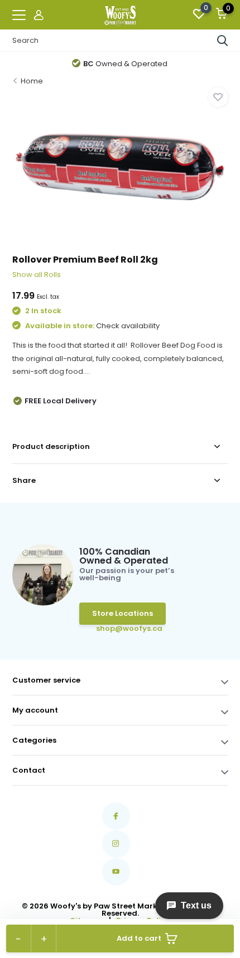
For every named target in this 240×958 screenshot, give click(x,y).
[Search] (222, 40)
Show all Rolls (36, 274)
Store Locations (122, 613)
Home (32, 81)
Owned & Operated (125, 63)
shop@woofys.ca (113, 628)
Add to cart (139, 938)
